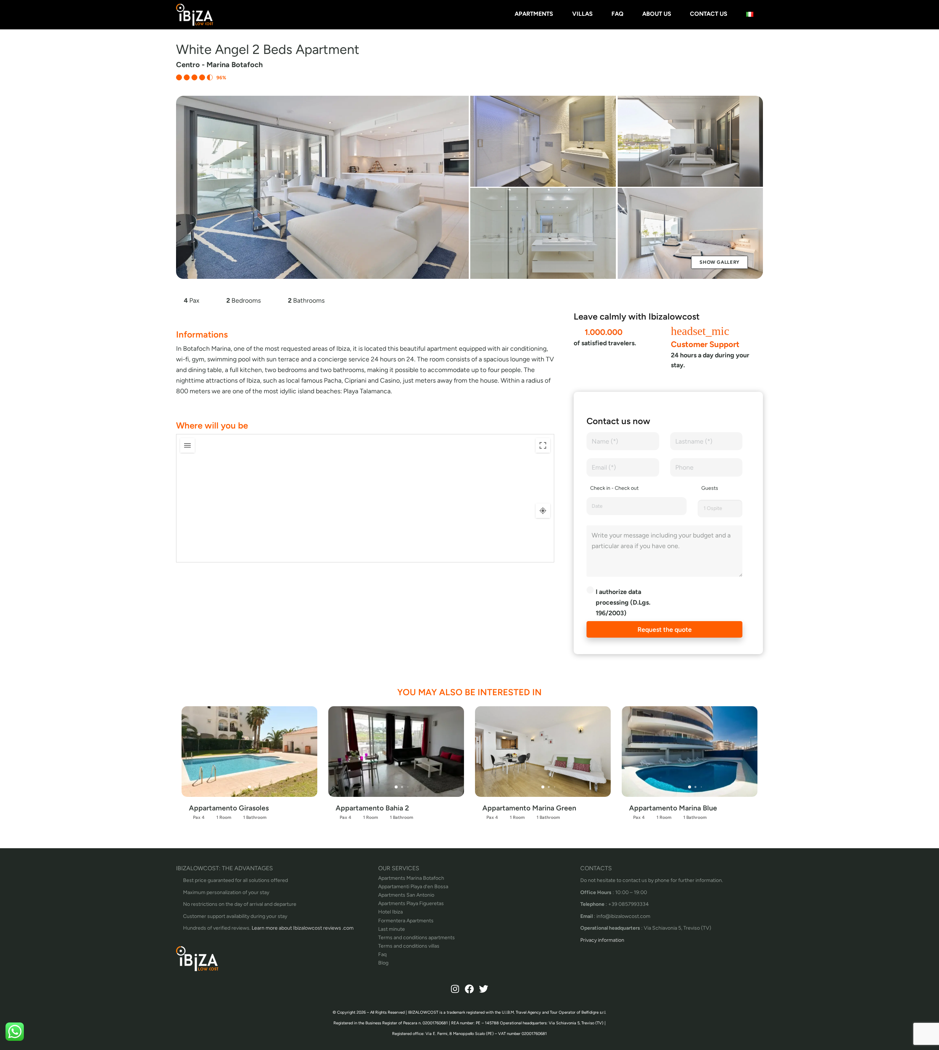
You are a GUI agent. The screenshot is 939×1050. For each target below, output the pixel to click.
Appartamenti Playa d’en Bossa (413, 886)
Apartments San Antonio (406, 895)
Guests (709, 488)
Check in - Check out (614, 488)
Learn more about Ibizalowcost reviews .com (303, 928)
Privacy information (602, 940)
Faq (382, 954)
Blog (383, 963)
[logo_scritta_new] (194, 15)
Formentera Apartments (406, 921)
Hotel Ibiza (390, 912)
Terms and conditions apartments (416, 937)
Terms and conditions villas (408, 946)
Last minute (391, 929)
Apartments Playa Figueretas (411, 903)
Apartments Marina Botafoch (411, 878)
